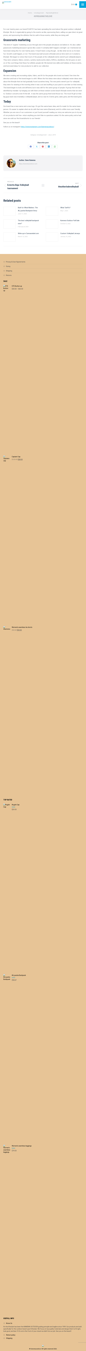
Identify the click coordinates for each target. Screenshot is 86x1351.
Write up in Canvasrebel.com (28, 233)
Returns (9, 275)
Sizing (8, 266)
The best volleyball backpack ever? (28, 222)
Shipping (9, 271)
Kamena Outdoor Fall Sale (69, 221)
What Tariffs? (65, 208)
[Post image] (9, 211)
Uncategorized (41, 135)
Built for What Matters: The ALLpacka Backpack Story (28, 209)
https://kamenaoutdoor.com (28, 164)
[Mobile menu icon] (82, 4)
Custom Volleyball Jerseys (70, 233)
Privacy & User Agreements (15, 262)
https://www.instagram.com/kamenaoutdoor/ (37, 127)
